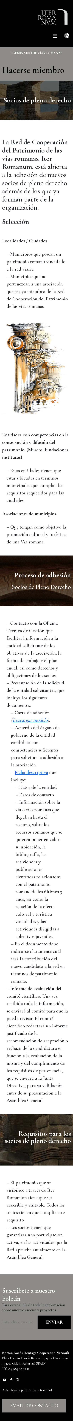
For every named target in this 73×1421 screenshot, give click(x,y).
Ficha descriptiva (31, 772)
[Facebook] (11, 1379)
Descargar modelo (30, 720)
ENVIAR (54, 1322)
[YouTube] (4, 1379)
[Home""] (54, 14)
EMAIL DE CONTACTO (34, 1406)
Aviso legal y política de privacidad (27, 1390)
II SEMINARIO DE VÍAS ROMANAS (36, 53)
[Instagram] (17, 1379)
